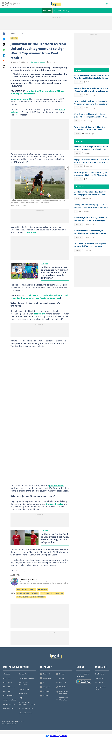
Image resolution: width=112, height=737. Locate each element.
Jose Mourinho (56, 485)
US (76, 211)
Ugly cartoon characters (52, 593)
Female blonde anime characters (31, 597)
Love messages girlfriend (27, 593)
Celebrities (78, 82)
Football (57, 10)
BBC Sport (31, 232)
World (77, 121)
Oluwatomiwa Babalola (38, 62)
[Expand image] (66, 168)
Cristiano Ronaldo (54, 504)
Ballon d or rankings (26, 589)
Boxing (66, 10)
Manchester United (20, 99)
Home (12, 33)
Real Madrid (39, 313)
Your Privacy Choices (58, 735)
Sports (47, 10)
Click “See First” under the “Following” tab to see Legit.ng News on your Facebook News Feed (39, 296)
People (77, 153)
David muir (42, 589)
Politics (77, 250)
